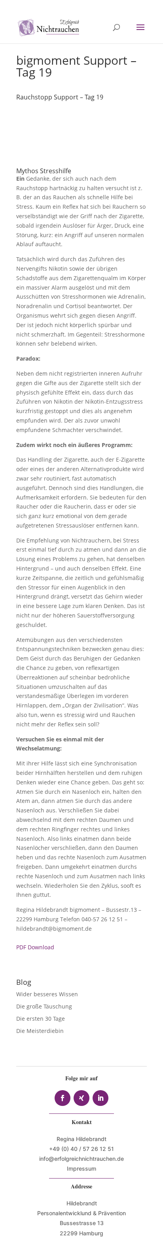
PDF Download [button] (35, 947)
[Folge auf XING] (81, 1098)
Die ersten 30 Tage (40, 1018)
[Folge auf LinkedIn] (100, 1098)
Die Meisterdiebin (40, 1031)
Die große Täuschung (44, 1006)
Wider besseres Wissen (48, 994)
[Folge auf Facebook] (62, 1098)
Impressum (81, 1168)
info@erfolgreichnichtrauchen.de (81, 1158)
